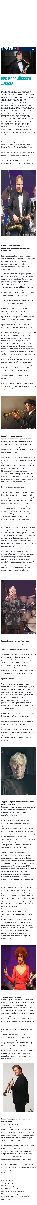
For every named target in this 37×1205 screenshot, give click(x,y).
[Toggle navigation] (33, 49)
